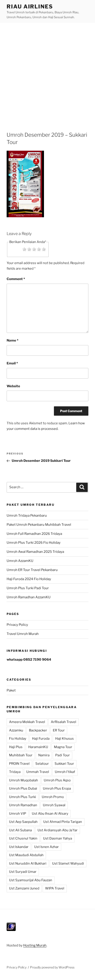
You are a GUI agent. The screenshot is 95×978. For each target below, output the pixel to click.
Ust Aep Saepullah (23, 822)
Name (12, 340)
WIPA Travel (54, 888)
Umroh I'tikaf (65, 772)
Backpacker (38, 730)
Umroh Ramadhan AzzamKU (29, 597)
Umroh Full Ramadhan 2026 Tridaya (34, 534)
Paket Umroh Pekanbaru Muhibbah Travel (39, 525)
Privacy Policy (17, 625)
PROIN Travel (19, 764)
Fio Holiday (17, 739)
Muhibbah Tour (20, 755)
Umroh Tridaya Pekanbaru (27, 516)
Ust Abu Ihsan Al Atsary (50, 814)
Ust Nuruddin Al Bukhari (27, 863)
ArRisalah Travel (63, 722)
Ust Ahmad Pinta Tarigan (62, 822)
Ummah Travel (37, 772)
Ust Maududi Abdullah (26, 855)
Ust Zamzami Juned (24, 888)
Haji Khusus (64, 739)
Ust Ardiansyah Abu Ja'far (58, 830)
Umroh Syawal (54, 805)
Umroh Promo (53, 797)
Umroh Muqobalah (23, 780)
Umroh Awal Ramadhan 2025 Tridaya (35, 552)
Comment (16, 279)
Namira (43, 755)
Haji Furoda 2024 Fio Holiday (29, 579)
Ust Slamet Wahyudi (68, 863)
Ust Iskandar (18, 847)
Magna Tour (63, 747)
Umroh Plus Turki (22, 797)
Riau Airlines (30, 6)
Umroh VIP (17, 814)
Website (13, 386)
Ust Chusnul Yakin (23, 838)
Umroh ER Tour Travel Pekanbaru (32, 570)
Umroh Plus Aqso (57, 780)
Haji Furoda (40, 739)
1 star (24, 249)
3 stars (34, 249)
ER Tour (59, 730)
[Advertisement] (47, 73)
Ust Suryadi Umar (22, 872)
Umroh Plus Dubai (23, 788)
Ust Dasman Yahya (57, 838)
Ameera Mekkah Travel (27, 722)
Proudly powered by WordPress (52, 967)
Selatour (42, 764)
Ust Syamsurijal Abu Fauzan (30, 880)
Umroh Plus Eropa (57, 788)
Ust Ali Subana (20, 830)
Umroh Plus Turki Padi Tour (28, 588)
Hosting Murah (34, 945)
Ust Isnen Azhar (46, 847)
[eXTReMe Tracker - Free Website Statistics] (11, 930)
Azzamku (16, 730)
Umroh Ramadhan (23, 805)
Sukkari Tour (64, 764)
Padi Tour (62, 755)
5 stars (43, 249)
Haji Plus (16, 747)
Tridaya (15, 772)
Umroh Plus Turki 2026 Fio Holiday (34, 543)
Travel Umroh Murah (23, 634)
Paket (11, 690)
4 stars (38, 249)
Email (12, 363)
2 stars (29, 249)
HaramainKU (38, 747)
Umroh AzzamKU (20, 561)
